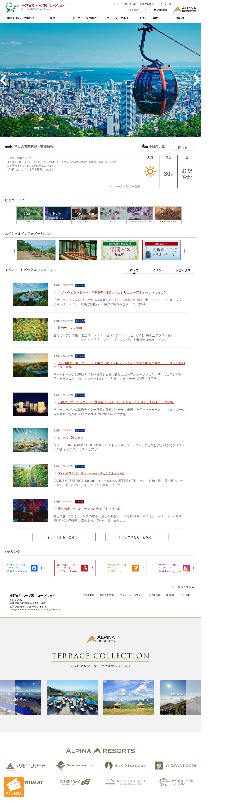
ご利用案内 (88, 595)
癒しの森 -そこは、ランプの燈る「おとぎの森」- (91, 508)
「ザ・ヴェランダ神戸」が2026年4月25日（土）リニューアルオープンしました (112, 292)
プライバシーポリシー (131, 595)
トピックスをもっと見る (135, 537)
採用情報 (170, 595)
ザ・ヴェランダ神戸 (85, 18)
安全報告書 (154, 595)
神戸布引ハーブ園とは (20, 18)
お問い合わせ (129, 4)
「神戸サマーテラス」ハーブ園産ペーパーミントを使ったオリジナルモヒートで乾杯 (116, 402)
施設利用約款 (107, 595)
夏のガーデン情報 (70, 328)
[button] (4, 80)
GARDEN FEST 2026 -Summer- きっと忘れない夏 (91, 473)
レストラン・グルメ (116, 18)
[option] (122, 80)
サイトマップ (164, 4)
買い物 (180, 18)
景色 (52, 18)
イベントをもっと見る (62, 537)
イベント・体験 (148, 18)
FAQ (116, 4)
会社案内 (185, 595)
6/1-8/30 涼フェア (70, 437)
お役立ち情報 (147, 4)
